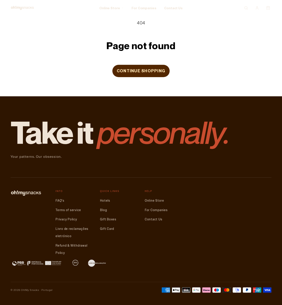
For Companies (144, 8)
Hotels (105, 201)
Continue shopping (141, 70)
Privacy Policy (66, 219)
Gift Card (107, 229)
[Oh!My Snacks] (22, 8)
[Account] (257, 8)
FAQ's (60, 201)
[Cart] (268, 8)
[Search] (246, 8)
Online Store (109, 8)
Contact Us (173, 8)
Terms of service (68, 210)
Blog (103, 210)
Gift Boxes (108, 219)
